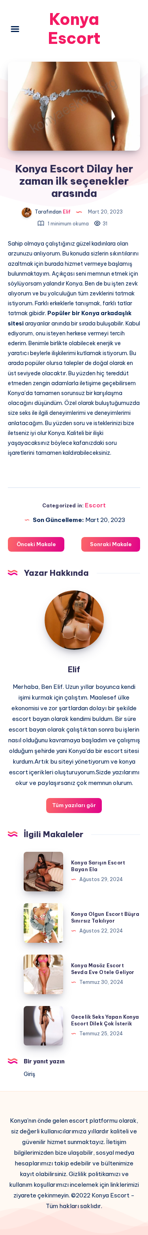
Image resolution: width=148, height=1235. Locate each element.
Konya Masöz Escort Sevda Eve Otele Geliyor (102, 969)
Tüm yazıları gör (74, 805)
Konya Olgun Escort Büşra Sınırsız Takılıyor (105, 917)
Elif (74, 669)
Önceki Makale (36, 544)
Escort (95, 505)
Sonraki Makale (110, 544)
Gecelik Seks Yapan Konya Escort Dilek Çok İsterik (105, 1020)
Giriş (29, 1074)
